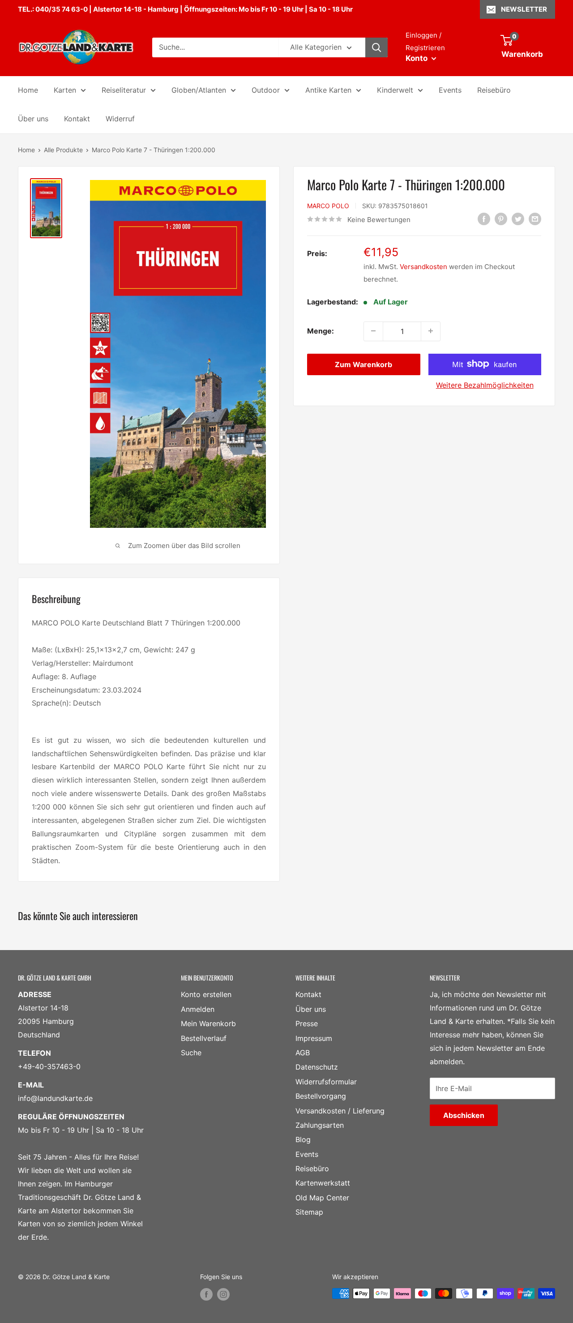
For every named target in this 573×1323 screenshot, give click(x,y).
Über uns (33, 118)
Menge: (320, 330)
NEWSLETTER (524, 9)
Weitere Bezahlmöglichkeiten (485, 384)
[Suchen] (376, 47)
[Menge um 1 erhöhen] (430, 330)
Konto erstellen (206, 994)
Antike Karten (328, 90)
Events (450, 90)
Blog (303, 1139)
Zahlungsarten (319, 1125)
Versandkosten (423, 266)
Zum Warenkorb (363, 364)
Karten (65, 90)
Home (28, 90)
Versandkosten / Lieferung (340, 1110)
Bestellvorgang (320, 1096)
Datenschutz (316, 1066)
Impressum (313, 1038)
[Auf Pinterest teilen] (501, 219)
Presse (306, 1023)
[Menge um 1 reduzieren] (373, 330)
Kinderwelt (395, 90)
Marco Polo (328, 205)
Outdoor (266, 90)
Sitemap (309, 1211)
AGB (302, 1052)
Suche (191, 1052)
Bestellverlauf (204, 1038)
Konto (417, 58)
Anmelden (197, 1009)
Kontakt (77, 118)
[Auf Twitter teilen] (518, 219)
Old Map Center (322, 1197)
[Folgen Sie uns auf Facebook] (206, 1294)
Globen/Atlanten (198, 90)
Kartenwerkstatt (322, 1182)
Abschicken (463, 1115)
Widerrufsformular (326, 1081)
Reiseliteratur (124, 90)
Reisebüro (494, 90)
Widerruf (120, 118)
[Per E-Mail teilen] (535, 219)
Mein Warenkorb (208, 1023)
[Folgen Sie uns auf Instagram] (223, 1294)
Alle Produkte (63, 150)
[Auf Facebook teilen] (484, 219)
